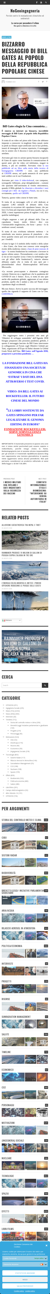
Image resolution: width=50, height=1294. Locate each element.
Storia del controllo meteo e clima (23, 722)
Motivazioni (10, 737)
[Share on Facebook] (38, 81)
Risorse (13, 745)
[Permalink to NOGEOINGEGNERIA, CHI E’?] (13, 971)
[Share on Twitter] (42, 81)
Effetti (8, 775)
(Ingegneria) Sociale (17, 751)
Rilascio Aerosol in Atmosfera (21, 760)
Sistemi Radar (15, 758)
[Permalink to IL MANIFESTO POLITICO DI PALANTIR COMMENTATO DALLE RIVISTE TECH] (42, 1147)
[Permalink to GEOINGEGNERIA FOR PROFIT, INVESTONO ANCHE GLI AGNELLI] (42, 1077)
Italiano (8, 620)
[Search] (5, 2)
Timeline (9, 720)
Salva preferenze (25, 1286)
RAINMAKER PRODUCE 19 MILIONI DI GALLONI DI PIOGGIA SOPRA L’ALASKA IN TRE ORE (22, 554)
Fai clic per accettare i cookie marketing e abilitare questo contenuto (25, 315)
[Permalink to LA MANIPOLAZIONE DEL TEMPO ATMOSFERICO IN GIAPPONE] (42, 827)
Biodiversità (14, 778)
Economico (14, 748)
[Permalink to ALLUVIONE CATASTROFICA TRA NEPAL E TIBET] (25, 540)
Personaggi (14, 734)
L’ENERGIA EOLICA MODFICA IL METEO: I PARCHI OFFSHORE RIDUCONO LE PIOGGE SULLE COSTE (21, 584)
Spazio (12, 772)
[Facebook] (37, 2)
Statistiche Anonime (25, 1273)
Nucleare (13, 769)
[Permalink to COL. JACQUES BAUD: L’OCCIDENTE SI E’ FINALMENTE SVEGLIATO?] (30, 971)
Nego (25, 1279)
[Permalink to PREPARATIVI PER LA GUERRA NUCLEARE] (13, 1165)
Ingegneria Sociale (13, 708)
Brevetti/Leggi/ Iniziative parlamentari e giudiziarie (29, 725)
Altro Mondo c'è (12, 793)
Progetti (13, 731)
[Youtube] (41, 2)
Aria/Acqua (14, 743)
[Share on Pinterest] (46, 81)
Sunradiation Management (20, 763)
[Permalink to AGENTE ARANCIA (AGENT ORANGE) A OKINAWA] (13, 1041)
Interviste (9, 717)
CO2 (12, 766)
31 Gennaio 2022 (10, 81)
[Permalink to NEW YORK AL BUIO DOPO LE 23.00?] (30, 1077)
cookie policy (30, 1291)
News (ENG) (10, 714)
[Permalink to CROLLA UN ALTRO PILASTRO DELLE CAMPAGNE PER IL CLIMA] (42, 1094)
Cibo (12, 740)
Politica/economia (17, 781)
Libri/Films (9, 787)
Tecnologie (10, 755)
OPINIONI (9, 705)
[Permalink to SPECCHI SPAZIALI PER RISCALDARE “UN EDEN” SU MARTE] (30, 1201)
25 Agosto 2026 (7, 589)
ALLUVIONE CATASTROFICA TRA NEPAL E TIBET (21, 524)
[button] (46, 1245)
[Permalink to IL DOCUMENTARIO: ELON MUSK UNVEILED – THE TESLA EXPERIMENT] (42, 1236)
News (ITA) (6, 37)
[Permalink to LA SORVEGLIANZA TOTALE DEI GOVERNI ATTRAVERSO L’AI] (30, 1147)
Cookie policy (19, 1291)
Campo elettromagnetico (15, 790)
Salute (12, 784)
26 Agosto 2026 (7, 528)
